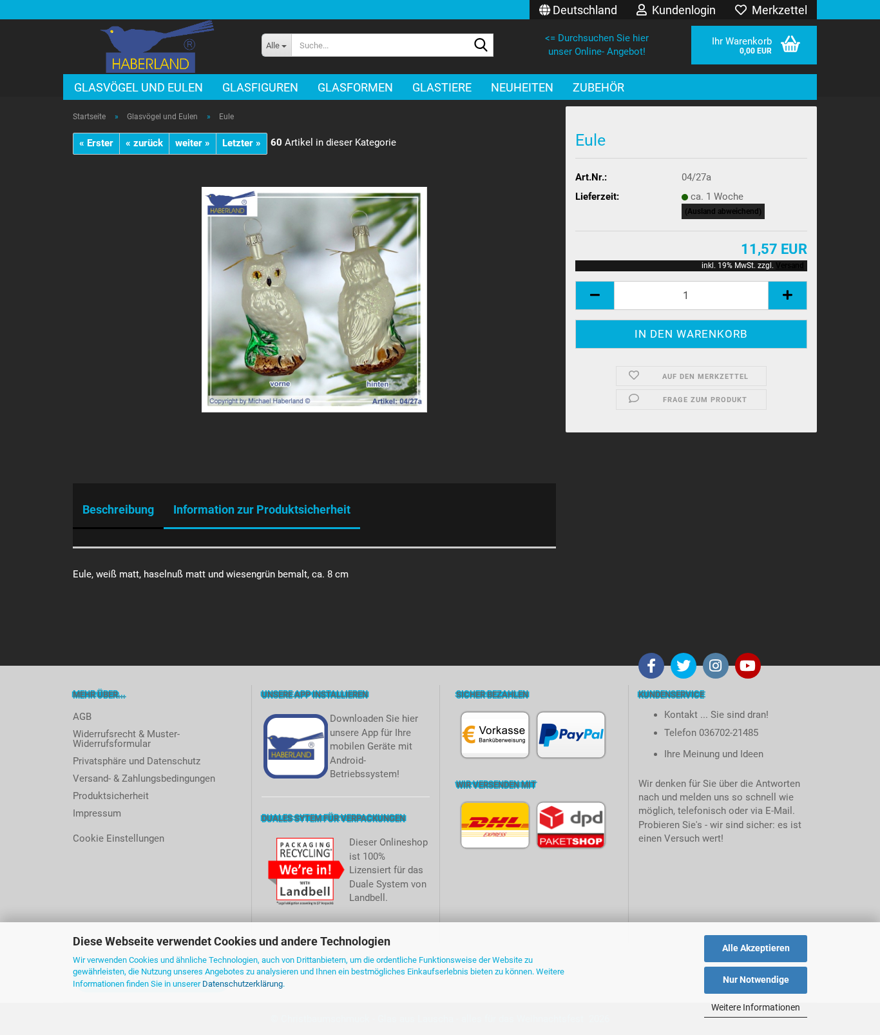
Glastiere (442, 87)
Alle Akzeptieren (756, 948)
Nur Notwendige (756, 979)
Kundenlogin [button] (681, 10)
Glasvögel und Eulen (138, 87)
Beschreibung (118, 509)
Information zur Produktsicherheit (261, 509)
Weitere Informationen (755, 1007)
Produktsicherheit (111, 796)
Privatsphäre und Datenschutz (136, 761)
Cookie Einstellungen (118, 838)
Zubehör (598, 87)
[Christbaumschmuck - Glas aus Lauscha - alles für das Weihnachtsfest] (157, 46)
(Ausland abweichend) (723, 211)
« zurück (144, 143)
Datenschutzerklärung (242, 984)
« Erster (96, 143)
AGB (82, 716)
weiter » (192, 143)
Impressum (97, 813)
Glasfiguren (260, 87)
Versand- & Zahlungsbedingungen (144, 778)
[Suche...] (481, 45)
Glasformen (355, 87)
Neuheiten (522, 87)
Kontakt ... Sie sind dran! (716, 715)
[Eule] (314, 299)
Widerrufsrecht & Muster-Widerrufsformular (126, 739)
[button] (578, 9)
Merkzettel (777, 10)
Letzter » (241, 143)
